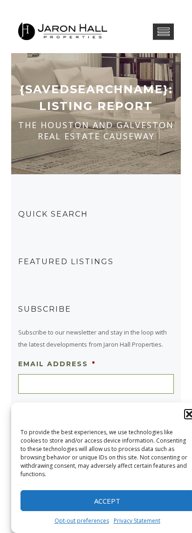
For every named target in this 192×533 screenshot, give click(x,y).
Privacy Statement (137, 521)
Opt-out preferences (82, 521)
